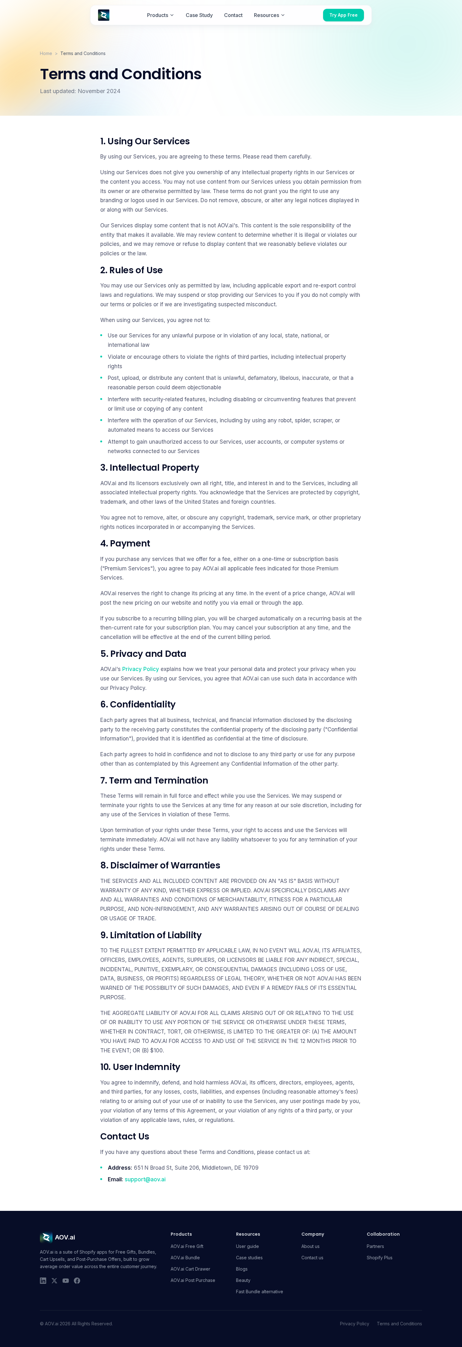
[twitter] (54, 1281)
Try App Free (343, 15)
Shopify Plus (380, 1257)
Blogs (242, 1269)
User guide (247, 1246)
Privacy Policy (140, 669)
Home (46, 53)
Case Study (199, 15)
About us (310, 1246)
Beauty (243, 1280)
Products (157, 15)
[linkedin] (43, 1281)
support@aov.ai (145, 1179)
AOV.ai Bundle (185, 1257)
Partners (375, 1246)
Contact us (312, 1257)
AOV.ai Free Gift (187, 1246)
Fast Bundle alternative (259, 1291)
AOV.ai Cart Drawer (190, 1269)
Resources (266, 15)
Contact (233, 15)
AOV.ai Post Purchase (193, 1280)
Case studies (249, 1257)
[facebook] (77, 1281)
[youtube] (66, 1281)
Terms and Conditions (399, 1323)
